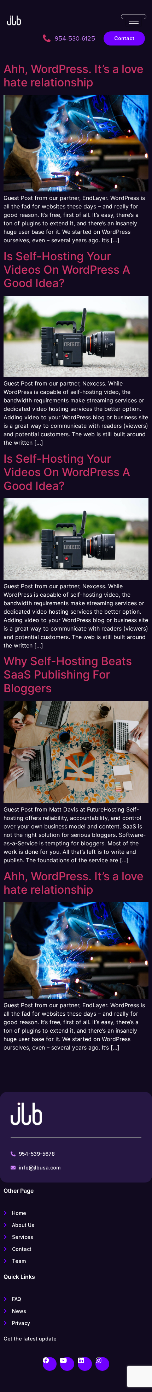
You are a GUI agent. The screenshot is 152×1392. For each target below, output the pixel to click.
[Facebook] (50, 1364)
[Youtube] (67, 1364)
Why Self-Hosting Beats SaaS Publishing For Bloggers (68, 674)
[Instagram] (102, 1364)
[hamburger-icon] (133, 22)
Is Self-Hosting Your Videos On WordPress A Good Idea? (67, 269)
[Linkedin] (85, 1364)
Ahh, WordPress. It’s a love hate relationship (74, 75)
